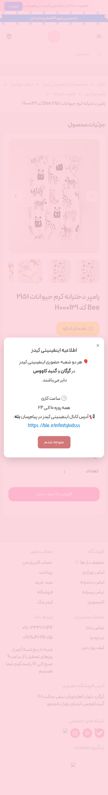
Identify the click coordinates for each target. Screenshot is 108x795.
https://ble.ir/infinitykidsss (54, 425)
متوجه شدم (54, 442)
